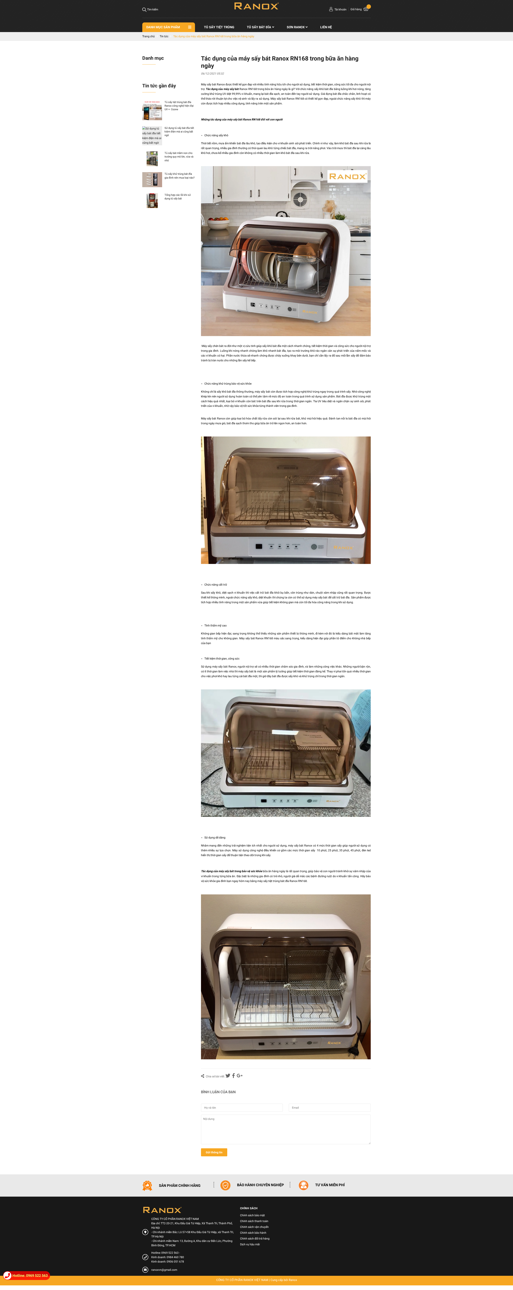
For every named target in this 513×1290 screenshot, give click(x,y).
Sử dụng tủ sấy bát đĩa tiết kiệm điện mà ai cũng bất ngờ (179, 131)
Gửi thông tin (214, 1152)
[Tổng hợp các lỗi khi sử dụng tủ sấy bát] (152, 200)
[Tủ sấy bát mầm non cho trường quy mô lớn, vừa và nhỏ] (152, 158)
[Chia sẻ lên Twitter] (228, 1076)
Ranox (293, 1280)
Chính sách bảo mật (252, 1215)
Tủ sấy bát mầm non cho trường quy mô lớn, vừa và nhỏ (179, 157)
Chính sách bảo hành (253, 1232)
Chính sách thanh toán (254, 1221)
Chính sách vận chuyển (254, 1226)
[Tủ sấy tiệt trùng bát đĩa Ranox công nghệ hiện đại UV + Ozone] (152, 110)
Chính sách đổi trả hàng (255, 1238)
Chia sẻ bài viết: (215, 1076)
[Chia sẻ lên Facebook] (234, 1076)
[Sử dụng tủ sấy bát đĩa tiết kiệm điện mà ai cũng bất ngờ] (152, 135)
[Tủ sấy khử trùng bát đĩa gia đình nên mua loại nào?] (152, 179)
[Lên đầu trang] (506, 1271)
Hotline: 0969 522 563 (165, 1252)
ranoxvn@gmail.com (164, 1269)
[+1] (240, 1076)
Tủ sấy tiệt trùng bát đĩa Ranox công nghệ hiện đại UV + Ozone (179, 106)
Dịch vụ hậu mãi (250, 1244)
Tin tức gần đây (159, 86)
